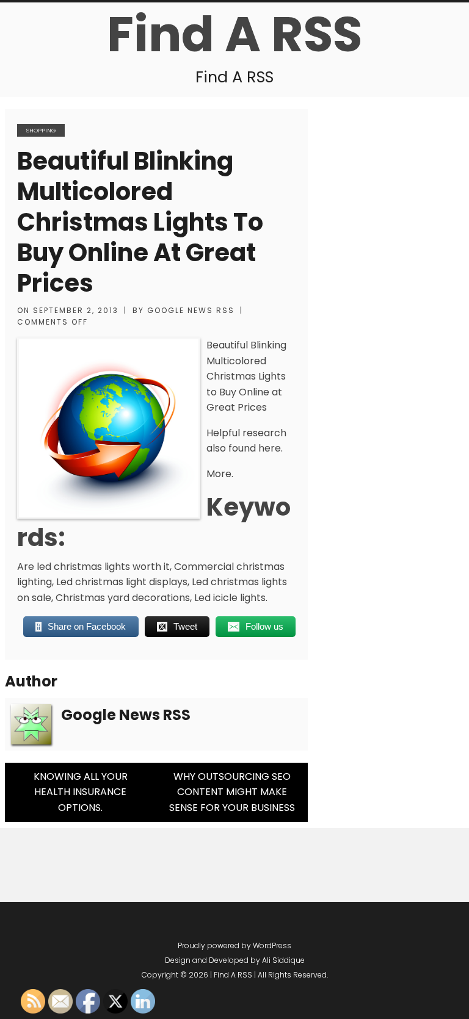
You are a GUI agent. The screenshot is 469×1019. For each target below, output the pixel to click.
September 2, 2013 (75, 310)
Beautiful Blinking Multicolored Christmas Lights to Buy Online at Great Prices (140, 222)
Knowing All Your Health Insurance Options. (81, 792)
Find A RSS (234, 34)
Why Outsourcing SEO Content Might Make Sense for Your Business (232, 792)
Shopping (41, 130)
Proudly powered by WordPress (234, 945)
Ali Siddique (283, 960)
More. (219, 474)
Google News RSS (190, 310)
